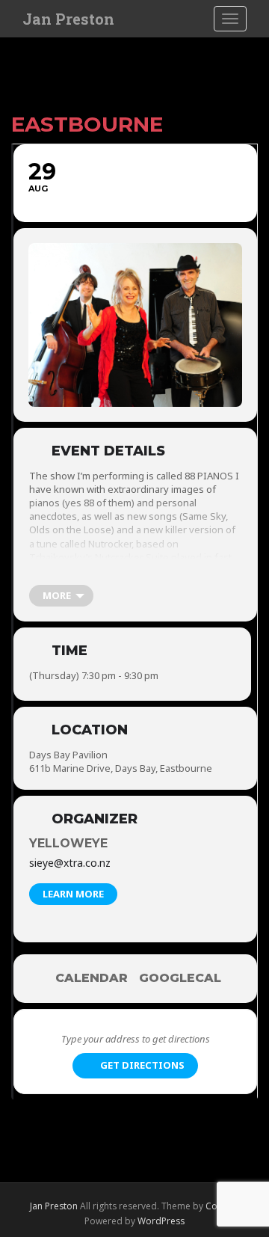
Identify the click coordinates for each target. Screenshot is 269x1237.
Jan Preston (68, 18)
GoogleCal (180, 978)
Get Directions (142, 1065)
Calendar (91, 978)
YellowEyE (68, 843)
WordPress (161, 1221)
